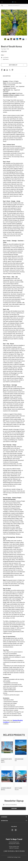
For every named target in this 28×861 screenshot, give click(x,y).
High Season (6, 59)
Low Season (5, 57)
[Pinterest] (12, 70)
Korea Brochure (19, 759)
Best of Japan (18, 788)
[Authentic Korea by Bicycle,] (7, 776)
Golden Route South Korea (6, 759)
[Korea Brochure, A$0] (21, 747)
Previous (2, 39)
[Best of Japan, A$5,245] (21, 776)
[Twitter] (9, 70)
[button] (14, 76)
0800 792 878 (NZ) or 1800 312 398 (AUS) (15, 851)
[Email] (4, 70)
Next (26, 39)
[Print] (7, 70)
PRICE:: (2, 55)
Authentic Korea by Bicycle (6, 788)
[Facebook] (2, 70)
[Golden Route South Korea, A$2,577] (7, 747)
